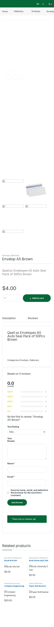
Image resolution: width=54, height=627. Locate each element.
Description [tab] (9, 318)
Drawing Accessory (12, 583)
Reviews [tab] (33, 318)
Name (11, 463)
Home (5, 11)
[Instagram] (14, 77)
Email (10, 477)
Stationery (18, 11)
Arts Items (8, 558)
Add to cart (38, 298)
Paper (31, 583)
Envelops (36, 11)
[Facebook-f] (8, 77)
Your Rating (13, 426)
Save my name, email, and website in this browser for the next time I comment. (29, 492)
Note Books (34, 558)
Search (38, 3)
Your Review (11, 439)
